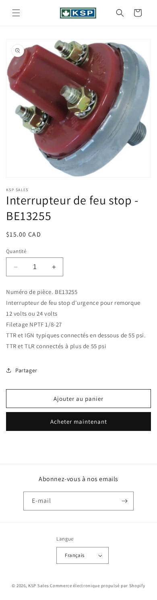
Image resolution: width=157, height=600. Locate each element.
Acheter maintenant (78, 421)
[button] (16, 13)
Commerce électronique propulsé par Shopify (97, 585)
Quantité (16, 251)
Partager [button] (26, 370)
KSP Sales (38, 585)
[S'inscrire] (124, 501)
